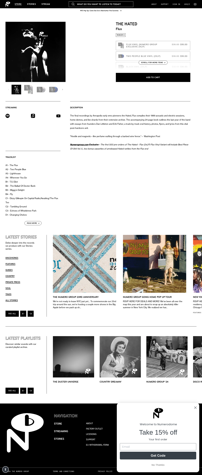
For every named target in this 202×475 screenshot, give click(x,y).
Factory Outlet (94, 428)
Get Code (158, 455)
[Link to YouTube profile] (58, 115)
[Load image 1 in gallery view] (16, 89)
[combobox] (101, 4)
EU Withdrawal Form (97, 444)
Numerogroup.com (79, 144)
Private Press (12, 282)
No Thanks (158, 465)
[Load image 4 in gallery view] (53, 89)
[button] (195, 5)
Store (18, 4)
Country (10, 276)
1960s (8, 294)
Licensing (91, 434)
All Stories (11, 300)
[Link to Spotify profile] (7, 115)
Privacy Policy (105, 471)
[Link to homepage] (7, 4)
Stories (31, 4)
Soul (8, 288)
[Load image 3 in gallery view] (41, 89)
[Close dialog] (195, 407)
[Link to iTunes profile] (33, 115)
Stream (45, 4)
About (154, 4)
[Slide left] (8, 90)
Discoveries (11, 258)
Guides (9, 270)
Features (10, 264)
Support (164, 4)
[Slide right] (63, 90)
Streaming (61, 431)
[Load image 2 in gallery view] (29, 89)
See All (12, 313)
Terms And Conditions (63, 471)
